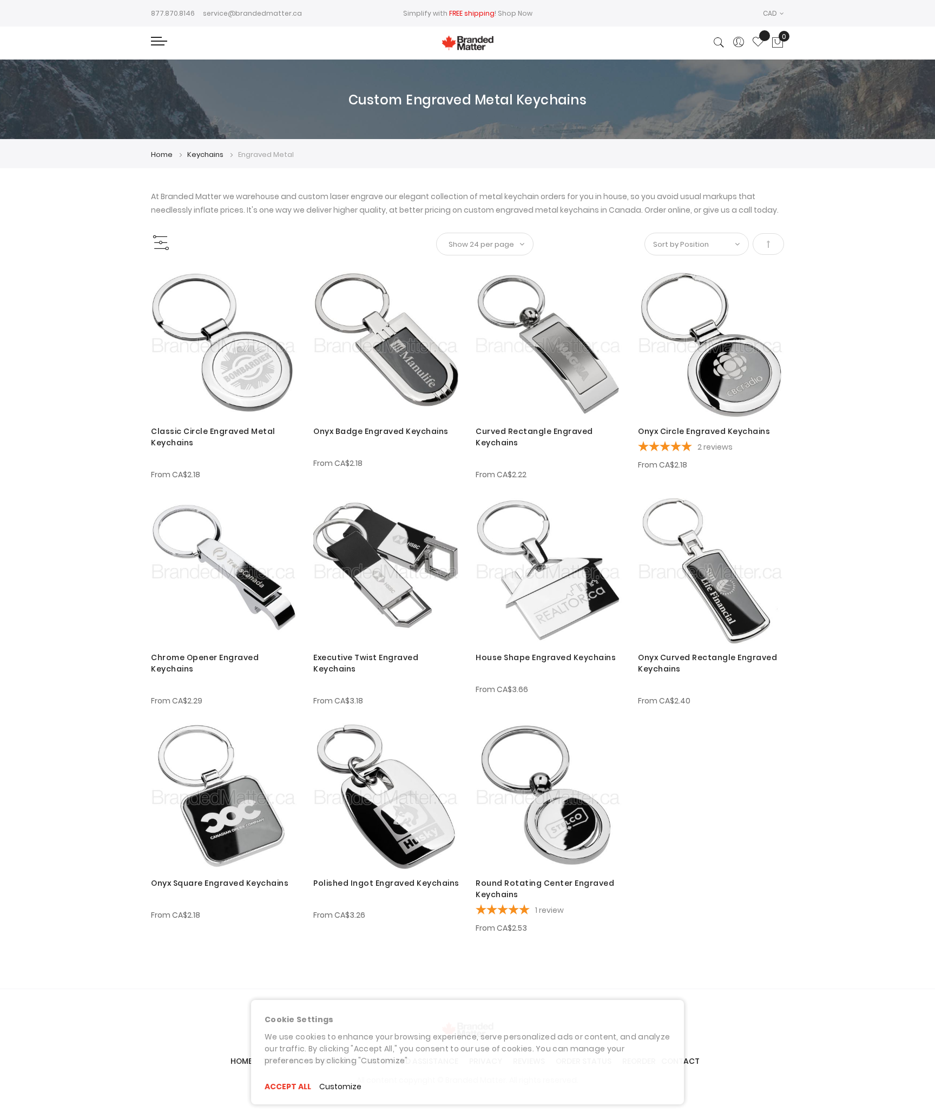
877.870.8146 (173, 13)
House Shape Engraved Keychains (546, 657)
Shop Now (515, 13)
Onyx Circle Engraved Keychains (704, 431)
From (175, 474)
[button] (773, 13)
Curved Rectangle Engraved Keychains (534, 437)
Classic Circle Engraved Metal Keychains (213, 437)
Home (162, 154)
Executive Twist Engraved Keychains (365, 663)
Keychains (206, 154)
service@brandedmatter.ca (252, 13)
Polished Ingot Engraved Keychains (386, 883)
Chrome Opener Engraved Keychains (205, 663)
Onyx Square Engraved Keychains (219, 883)
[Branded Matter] (467, 43)
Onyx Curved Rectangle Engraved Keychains (707, 663)
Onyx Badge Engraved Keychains (381, 431)
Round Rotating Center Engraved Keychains (545, 889)
